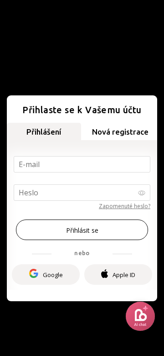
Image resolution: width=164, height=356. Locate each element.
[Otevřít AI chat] (140, 316)
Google (53, 275)
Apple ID (124, 275)
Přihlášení (43, 131)
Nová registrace (120, 131)
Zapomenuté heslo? (124, 206)
